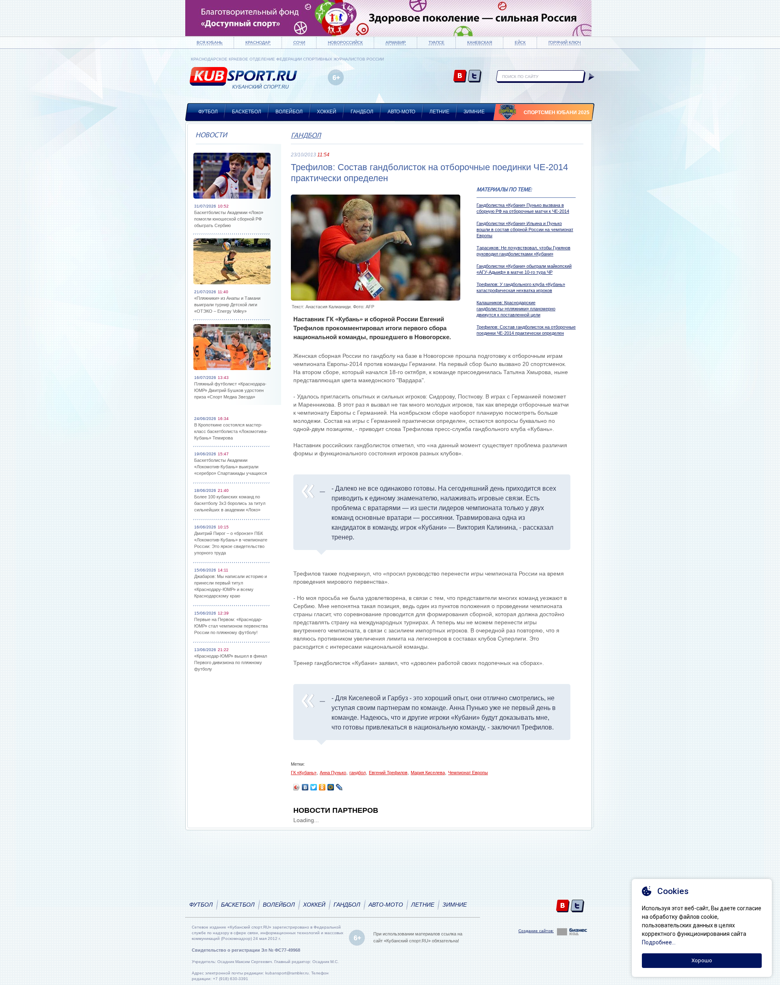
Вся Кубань (210, 42)
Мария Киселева (428, 772)
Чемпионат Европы (468, 772)
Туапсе (436, 42)
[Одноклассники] (322, 787)
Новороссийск (345, 42)
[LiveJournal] (339, 787)
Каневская (479, 42)
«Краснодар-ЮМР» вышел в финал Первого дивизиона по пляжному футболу (230, 662)
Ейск (520, 42)
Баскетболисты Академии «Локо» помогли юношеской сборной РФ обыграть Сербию (228, 219)
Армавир (396, 42)
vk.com (460, 76)
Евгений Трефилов (388, 772)
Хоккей (326, 112)
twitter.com (474, 76)
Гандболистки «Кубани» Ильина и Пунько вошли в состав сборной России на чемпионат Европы (525, 229)
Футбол (208, 112)
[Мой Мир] (331, 787)
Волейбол (289, 112)
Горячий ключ (564, 42)
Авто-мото (401, 112)
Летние (439, 112)
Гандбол (362, 112)
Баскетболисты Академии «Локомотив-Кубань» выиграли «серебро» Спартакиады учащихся (230, 467)
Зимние (474, 112)
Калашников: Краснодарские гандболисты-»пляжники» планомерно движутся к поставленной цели (516, 308)
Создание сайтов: (536, 931)
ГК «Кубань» (303, 772)
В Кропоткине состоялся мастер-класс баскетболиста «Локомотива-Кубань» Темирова (231, 431)
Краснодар (258, 42)
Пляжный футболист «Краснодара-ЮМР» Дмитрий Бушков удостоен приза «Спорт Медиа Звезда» (230, 390)
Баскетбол (246, 112)
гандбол (357, 772)
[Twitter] (314, 787)
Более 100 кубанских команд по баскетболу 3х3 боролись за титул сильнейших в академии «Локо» (229, 503)
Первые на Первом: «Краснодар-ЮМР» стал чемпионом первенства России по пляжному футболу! (231, 626)
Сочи (299, 42)
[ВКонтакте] (305, 787)
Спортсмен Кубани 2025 (556, 112)
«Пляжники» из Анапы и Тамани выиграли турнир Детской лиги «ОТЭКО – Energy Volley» (227, 305)
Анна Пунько (333, 772)
